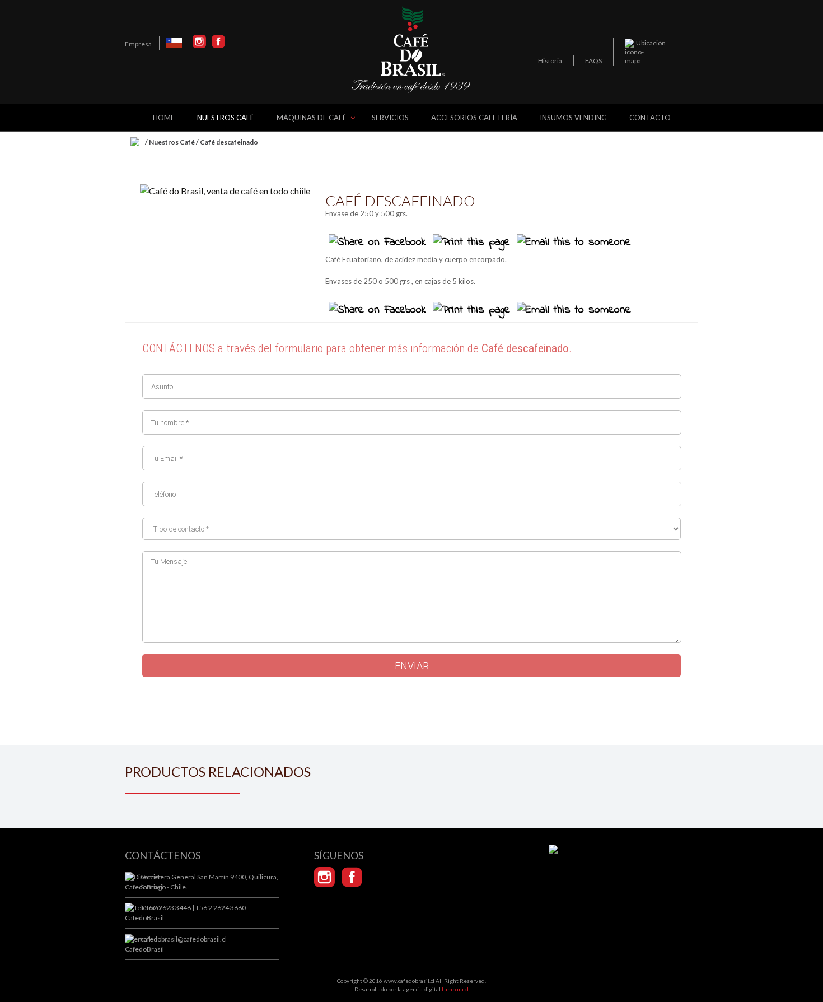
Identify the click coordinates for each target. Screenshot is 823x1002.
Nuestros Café (172, 142)
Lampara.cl (455, 989)
